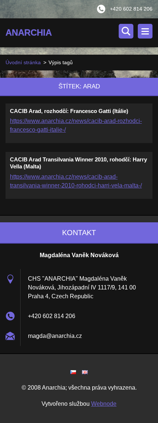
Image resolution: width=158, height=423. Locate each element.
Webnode (103, 404)
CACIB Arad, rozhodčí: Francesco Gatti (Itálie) (69, 111)
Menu (145, 31)
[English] (85, 372)
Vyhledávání (126, 31)
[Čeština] (73, 372)
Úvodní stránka (23, 62)
